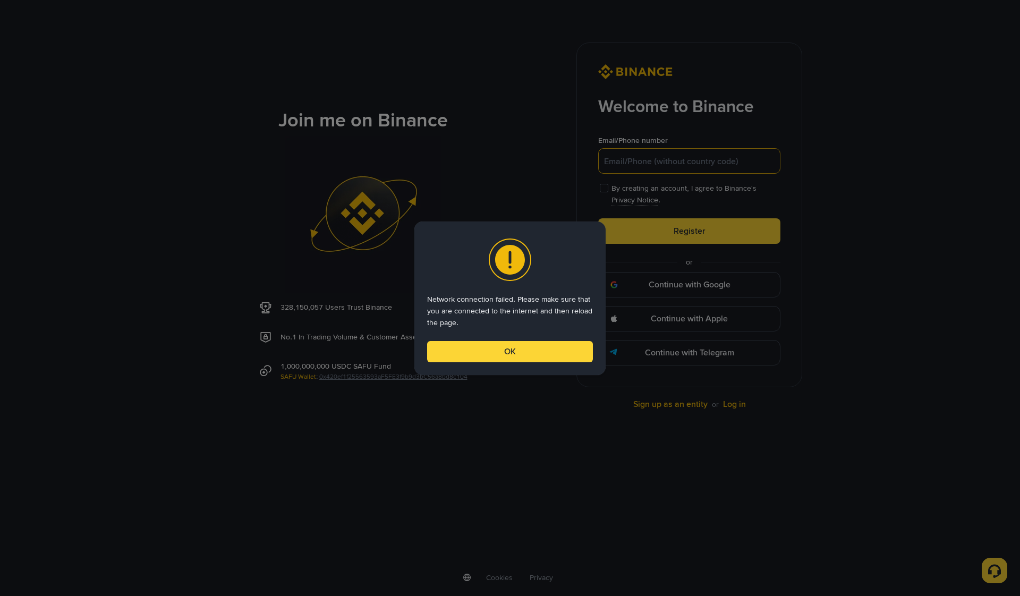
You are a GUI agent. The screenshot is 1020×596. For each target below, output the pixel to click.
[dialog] (510, 298)
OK (510, 351)
